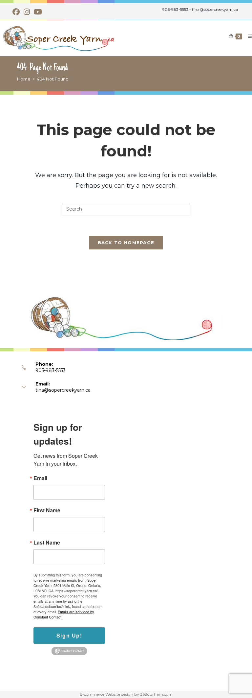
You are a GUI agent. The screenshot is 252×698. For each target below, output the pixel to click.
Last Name (46, 542)
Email (40, 478)
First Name (46, 510)
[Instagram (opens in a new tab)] (27, 11)
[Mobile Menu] (247, 36)
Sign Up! (69, 635)
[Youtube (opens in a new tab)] (38, 11)
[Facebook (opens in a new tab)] (17, 11)
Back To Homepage (126, 242)
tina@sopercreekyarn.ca (63, 390)
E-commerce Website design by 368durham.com (126, 694)
